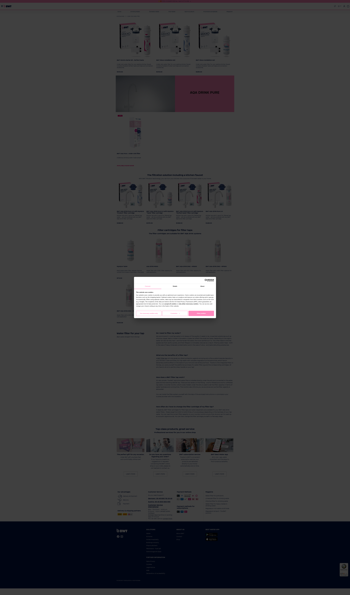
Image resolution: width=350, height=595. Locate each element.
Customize (174, 313)
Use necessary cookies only (149, 313)
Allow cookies (201, 313)
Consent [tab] (147, 286)
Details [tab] (175, 286)
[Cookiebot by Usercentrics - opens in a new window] (206, 280)
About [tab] (202, 286)
